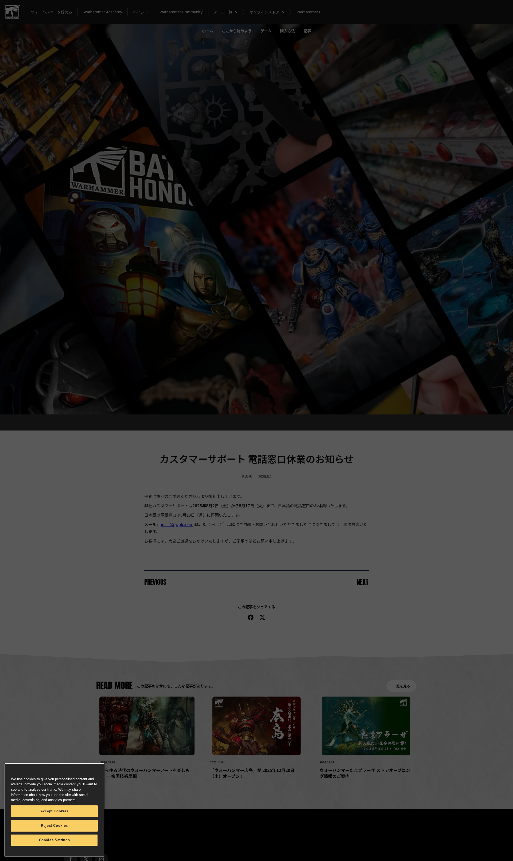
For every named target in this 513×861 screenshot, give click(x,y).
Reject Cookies (54, 826)
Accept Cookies (54, 811)
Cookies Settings (54, 840)
